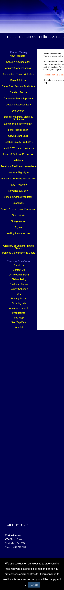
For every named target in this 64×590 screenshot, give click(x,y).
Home (11, 37)
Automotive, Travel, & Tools (17, 74)
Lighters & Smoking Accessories (18, 178)
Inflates (17, 160)
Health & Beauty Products (17, 142)
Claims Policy (18, 279)
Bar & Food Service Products (17, 86)
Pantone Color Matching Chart (18, 252)
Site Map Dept (18, 322)
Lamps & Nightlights (18, 172)
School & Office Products (17, 197)
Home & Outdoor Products (17, 154)
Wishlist (19, 327)
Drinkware (17, 110)
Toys (17, 227)
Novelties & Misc (17, 190)
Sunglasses (17, 221)
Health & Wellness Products (17, 148)
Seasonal (17, 203)
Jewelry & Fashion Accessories (17, 166)
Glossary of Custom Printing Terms (18, 247)
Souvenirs (17, 215)
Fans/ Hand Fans (17, 130)
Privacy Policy (19, 298)
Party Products (18, 184)
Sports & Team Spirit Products (17, 209)
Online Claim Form (19, 274)
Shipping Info (19, 303)
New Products (17, 56)
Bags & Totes (17, 80)
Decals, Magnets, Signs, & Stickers (18, 118)
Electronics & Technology (17, 123)
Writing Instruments (17, 233)
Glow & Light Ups (17, 136)
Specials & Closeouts (17, 62)
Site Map (19, 317)
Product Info (18, 313)
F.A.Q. (18, 293)
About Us (19, 265)
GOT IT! (34, 585)
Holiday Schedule (19, 289)
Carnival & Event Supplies (18, 98)
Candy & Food (17, 92)
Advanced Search (18, 308)
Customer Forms (19, 284)
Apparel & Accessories (17, 68)
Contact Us (27, 37)
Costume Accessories (17, 104)
